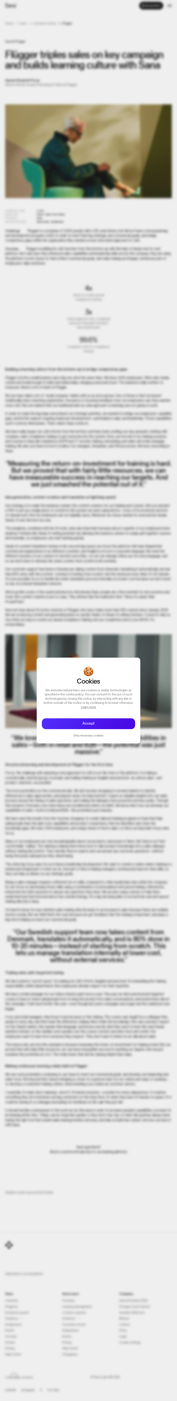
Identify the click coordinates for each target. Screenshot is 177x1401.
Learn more (88, 707)
